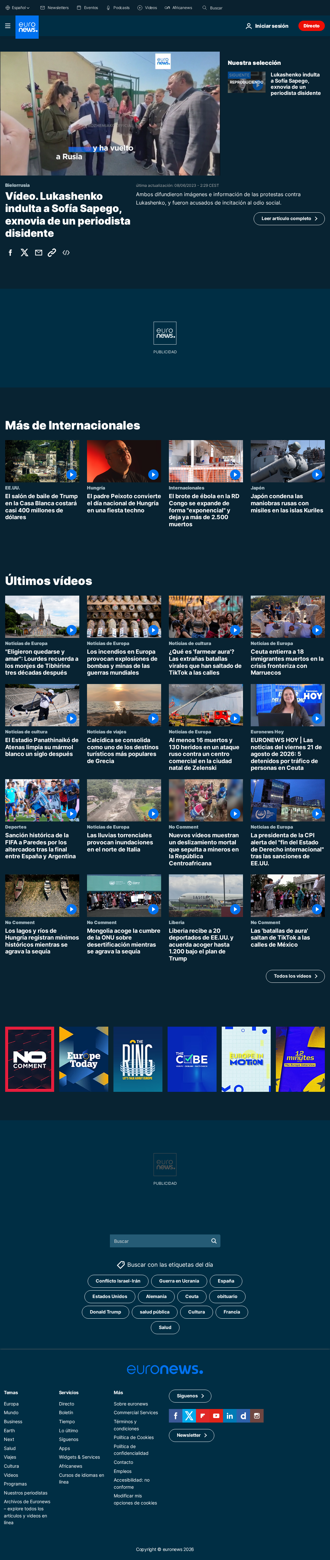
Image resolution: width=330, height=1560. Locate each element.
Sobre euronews (131, 1403)
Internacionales (186, 487)
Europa (11, 1403)
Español (18, 7)
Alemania (156, 1296)
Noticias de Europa (26, 643)
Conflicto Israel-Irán (118, 1281)
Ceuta (192, 1296)
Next (9, 1439)
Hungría (96, 487)
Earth (9, 1430)
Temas (11, 1392)
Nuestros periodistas (25, 1492)
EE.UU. (12, 487)
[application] (110, 114)
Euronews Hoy (267, 731)
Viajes (10, 1457)
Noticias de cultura (190, 643)
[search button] (204, 8)
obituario (227, 1296)
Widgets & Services (79, 1457)
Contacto (123, 1462)
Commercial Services (136, 1412)
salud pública (155, 1312)
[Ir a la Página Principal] (27, 27)
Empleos (122, 1471)
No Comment (184, 826)
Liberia (176, 922)
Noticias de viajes (106, 731)
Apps (64, 1448)
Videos (11, 1475)
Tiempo (67, 1421)
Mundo (11, 1412)
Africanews (70, 1466)
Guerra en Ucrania (179, 1281)
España (226, 1281)
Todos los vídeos (292, 976)
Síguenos (68, 1439)
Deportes (15, 826)
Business (13, 1421)
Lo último (68, 1430)
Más (118, 1392)
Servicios (69, 1392)
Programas (15, 1483)
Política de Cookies (134, 1437)
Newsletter (189, 1435)
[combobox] (237, 8)
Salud (165, 1327)
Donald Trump (105, 1312)
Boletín (66, 1412)
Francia (232, 1312)
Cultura (196, 1312)
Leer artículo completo (286, 218)
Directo (312, 25)
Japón (258, 487)
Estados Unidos (109, 1296)
